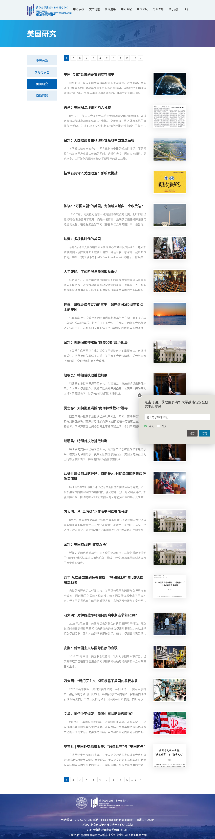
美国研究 (42, 84)
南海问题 (42, 95)
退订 (192, 433)
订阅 (204, 433)
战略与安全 (42, 72)
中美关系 (42, 60)
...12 (133, 58)
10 (127, 58)
